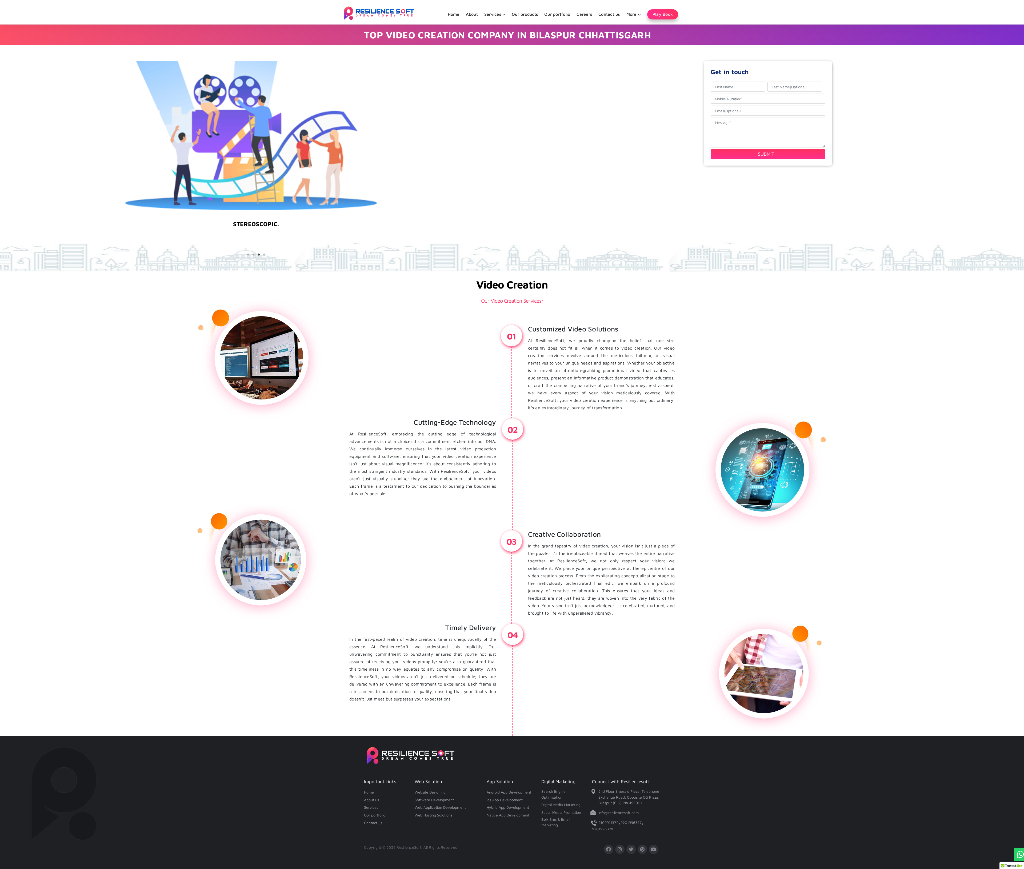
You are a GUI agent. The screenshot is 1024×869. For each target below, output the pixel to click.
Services (371, 807)
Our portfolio (557, 14)
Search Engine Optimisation (553, 794)
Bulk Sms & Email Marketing (555, 822)
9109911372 (608, 822)
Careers (584, 14)
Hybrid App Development (508, 807)
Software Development (434, 800)
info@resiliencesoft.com (618, 812)
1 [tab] (248, 254)
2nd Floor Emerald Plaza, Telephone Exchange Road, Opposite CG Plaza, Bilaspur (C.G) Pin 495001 (628, 797)
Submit (766, 154)
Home (453, 14)
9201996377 (631, 822)
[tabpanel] (256, 237)
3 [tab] (258, 254)
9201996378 (602, 829)
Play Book (663, 14)
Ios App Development (505, 800)
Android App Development (509, 792)
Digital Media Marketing (561, 804)
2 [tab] (253, 254)
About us (371, 800)
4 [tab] (264, 254)
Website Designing (430, 792)
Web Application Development (440, 807)
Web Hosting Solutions (433, 815)
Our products (525, 14)
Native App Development (508, 815)
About (472, 14)
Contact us (609, 14)
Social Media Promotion (561, 812)
